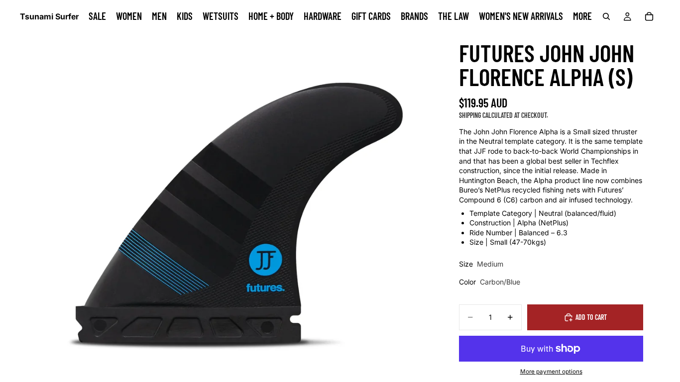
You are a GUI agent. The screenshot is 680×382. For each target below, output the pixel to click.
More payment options (551, 371)
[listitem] (582, 16)
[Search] (606, 16)
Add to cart (591, 317)
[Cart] (649, 16)
